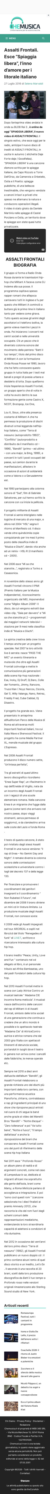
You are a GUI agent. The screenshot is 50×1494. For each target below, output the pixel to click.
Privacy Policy (24, 1421)
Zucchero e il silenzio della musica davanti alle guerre (31, 1372)
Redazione (25, 1424)
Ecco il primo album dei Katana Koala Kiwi (30, 1406)
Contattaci (25, 1473)
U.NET (17, 937)
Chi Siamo (10, 1421)
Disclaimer (38, 1421)
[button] (43, 38)
